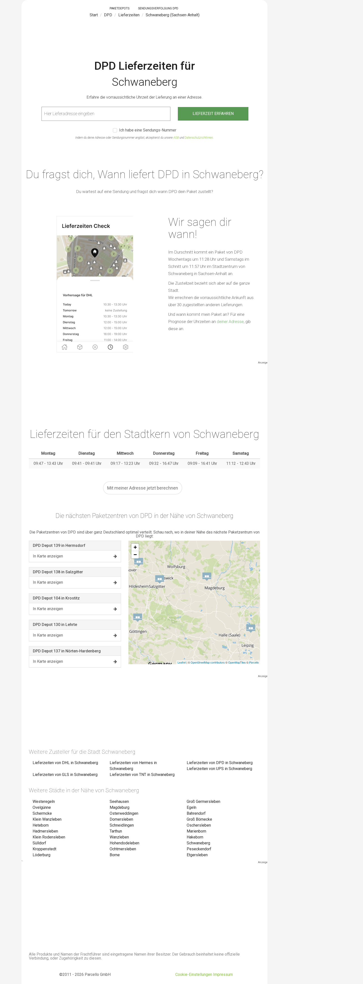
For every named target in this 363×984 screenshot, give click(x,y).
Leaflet (182, 662)
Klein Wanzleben (47, 819)
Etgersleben (197, 855)
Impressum (223, 974)
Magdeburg (119, 807)
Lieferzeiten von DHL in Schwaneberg (65, 762)
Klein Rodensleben (49, 837)
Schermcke (42, 813)
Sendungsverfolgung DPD (158, 8)
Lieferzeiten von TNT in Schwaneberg (142, 774)
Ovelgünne (42, 807)
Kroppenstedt (44, 849)
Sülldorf (39, 843)
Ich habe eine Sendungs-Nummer (147, 130)
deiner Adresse (230, 321)
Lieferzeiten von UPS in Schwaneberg (219, 768)
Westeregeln (44, 801)
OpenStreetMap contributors (208, 662)
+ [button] (135, 547)
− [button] (135, 555)
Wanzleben (119, 837)
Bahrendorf (196, 813)
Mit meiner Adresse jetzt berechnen (142, 488)
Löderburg (41, 855)
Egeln (191, 807)
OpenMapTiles (237, 662)
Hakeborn (195, 837)
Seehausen (119, 801)
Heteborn (41, 825)
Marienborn (196, 831)
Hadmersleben (45, 831)
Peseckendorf (199, 849)
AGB (176, 137)
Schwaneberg (198, 843)
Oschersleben (199, 825)
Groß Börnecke (199, 819)
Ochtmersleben (123, 849)
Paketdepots (119, 8)
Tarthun (116, 831)
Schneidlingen (122, 825)
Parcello (254, 662)
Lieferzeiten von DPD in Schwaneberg (220, 762)
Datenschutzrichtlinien (199, 137)
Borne (115, 855)
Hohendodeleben (124, 843)
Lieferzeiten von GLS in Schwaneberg (65, 774)
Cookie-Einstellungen (193, 974)
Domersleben (121, 819)
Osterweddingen (124, 813)
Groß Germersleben (203, 801)
